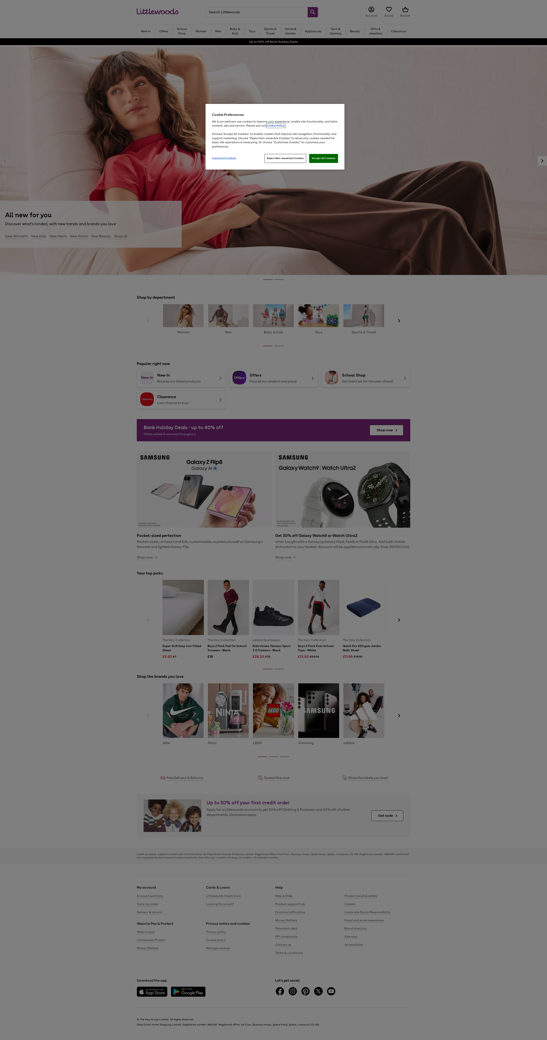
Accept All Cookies (323, 158)
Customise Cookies (224, 158)
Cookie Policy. (275, 126)
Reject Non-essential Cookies (285, 158)
